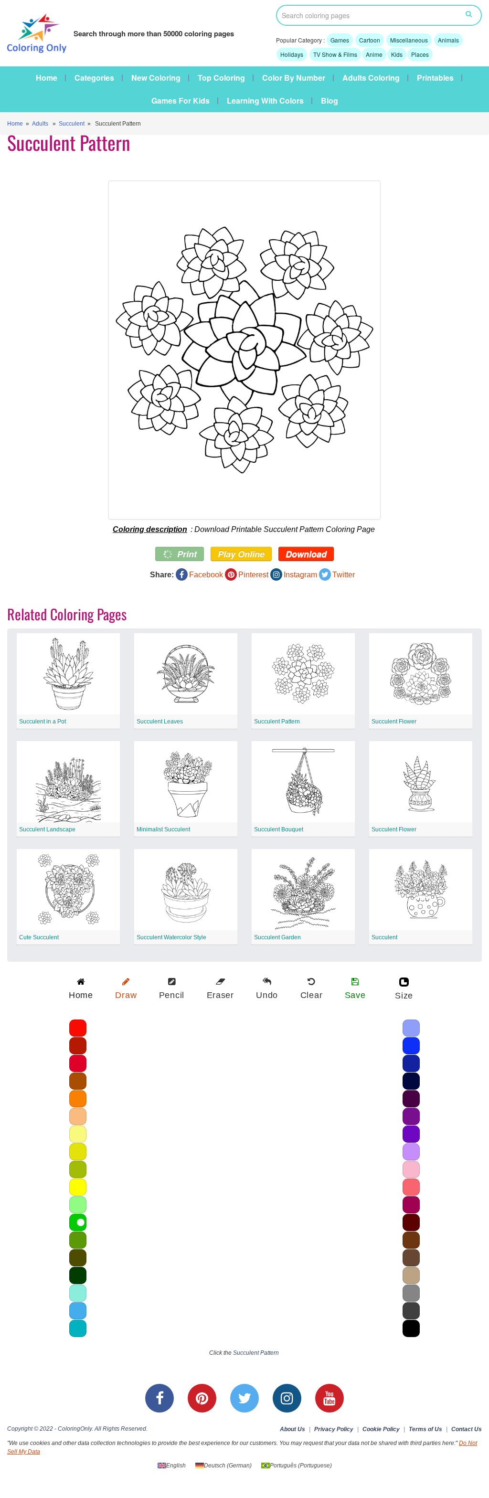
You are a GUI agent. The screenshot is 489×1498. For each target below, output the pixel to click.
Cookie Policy (381, 1429)
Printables (435, 78)
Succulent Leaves (160, 721)
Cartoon (369, 40)
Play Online (241, 554)
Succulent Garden (277, 937)
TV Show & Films (335, 54)
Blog (329, 101)
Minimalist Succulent (163, 829)
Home (46, 78)
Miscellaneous (409, 40)
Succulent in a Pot (42, 721)
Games (339, 40)
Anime (374, 54)
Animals (448, 40)
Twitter (343, 575)
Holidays (291, 54)
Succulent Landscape (47, 829)
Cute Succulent (39, 937)
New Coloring (156, 78)
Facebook (206, 575)
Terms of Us (425, 1429)
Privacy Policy (333, 1429)
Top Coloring (221, 78)
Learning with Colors (265, 101)
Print (186, 554)
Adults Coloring (371, 78)
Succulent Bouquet (278, 829)
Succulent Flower (394, 721)
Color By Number (293, 78)
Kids (397, 54)
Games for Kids (180, 101)
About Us (292, 1429)
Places (420, 54)
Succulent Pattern (277, 721)
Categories (94, 78)
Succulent (72, 123)
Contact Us (466, 1429)
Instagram (300, 575)
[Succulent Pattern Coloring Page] (244, 350)
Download (306, 554)
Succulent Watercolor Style (171, 937)
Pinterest (253, 575)
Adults (40, 123)
